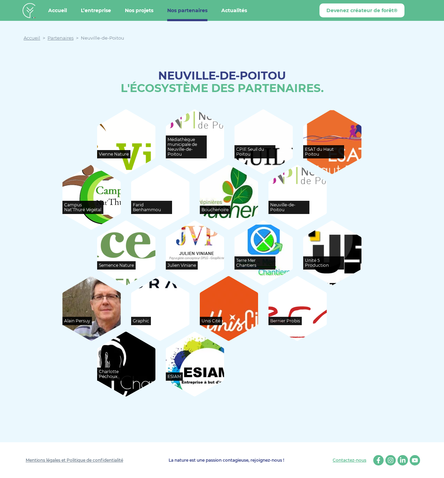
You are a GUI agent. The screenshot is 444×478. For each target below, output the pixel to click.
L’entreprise (96, 10)
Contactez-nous (349, 460)
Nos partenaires (187, 10)
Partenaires (61, 38)
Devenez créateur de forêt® (362, 10)
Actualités (234, 10)
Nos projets (139, 10)
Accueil (57, 10)
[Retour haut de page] (434, 468)
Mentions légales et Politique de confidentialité (74, 460)
